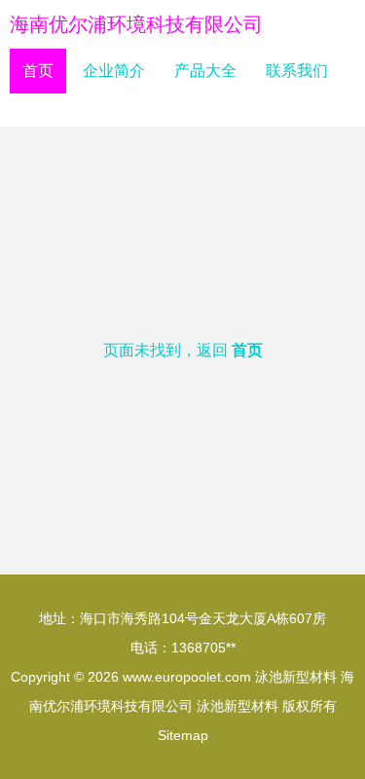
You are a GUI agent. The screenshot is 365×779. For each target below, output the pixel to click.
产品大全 (205, 70)
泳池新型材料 (296, 677)
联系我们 (297, 70)
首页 (38, 70)
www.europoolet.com (187, 677)
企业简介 (114, 70)
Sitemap (183, 735)
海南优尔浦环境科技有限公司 (136, 24)
